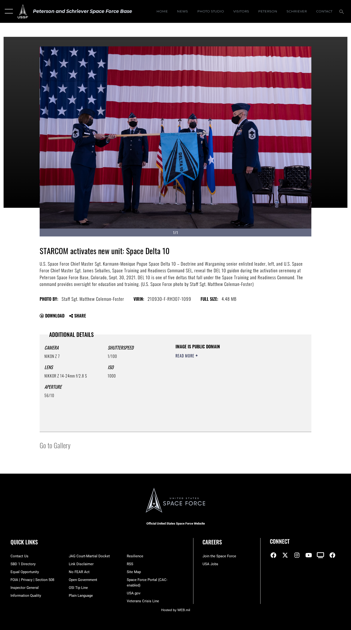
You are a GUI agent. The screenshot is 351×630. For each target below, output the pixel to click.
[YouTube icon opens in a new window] (308, 555)
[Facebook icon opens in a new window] (273, 555)
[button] (8, 11)
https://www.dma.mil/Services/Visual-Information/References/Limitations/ (231, 392)
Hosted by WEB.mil (175, 610)
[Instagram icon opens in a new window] (297, 555)
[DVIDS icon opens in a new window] (320, 555)
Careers (212, 542)
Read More (186, 356)
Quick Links (24, 542)
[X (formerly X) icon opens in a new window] (285, 555)
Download (54, 315)
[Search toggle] (342, 11)
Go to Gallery (55, 445)
